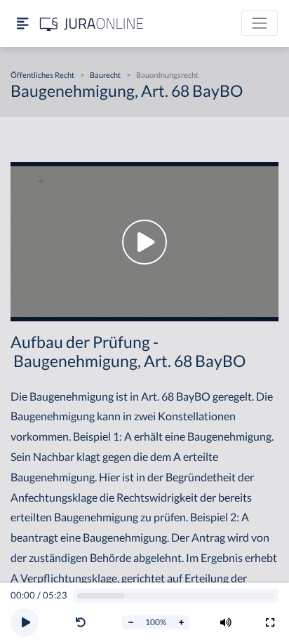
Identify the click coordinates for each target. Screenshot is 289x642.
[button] (83, 622)
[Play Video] (144, 241)
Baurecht (105, 74)
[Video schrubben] (176, 596)
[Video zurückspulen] (81, 622)
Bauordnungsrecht (167, 74)
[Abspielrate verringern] (130, 622)
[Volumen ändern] (225, 622)
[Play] (25, 622)
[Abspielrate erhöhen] (181, 622)
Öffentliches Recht (42, 74)
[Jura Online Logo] (91, 23)
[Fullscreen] (270, 622)
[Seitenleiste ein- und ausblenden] (22, 23)
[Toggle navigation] (259, 23)
